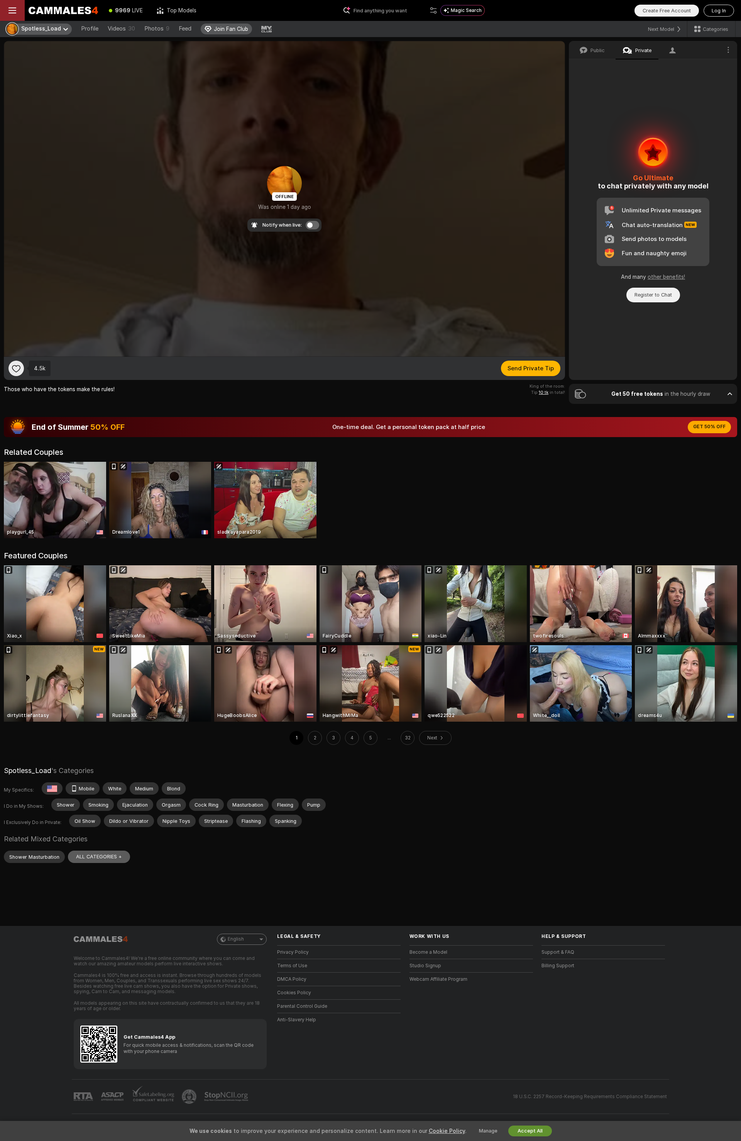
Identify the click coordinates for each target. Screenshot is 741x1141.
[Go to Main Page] (63, 10)
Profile (89, 28)
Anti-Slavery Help (296, 1019)
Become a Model (428, 952)
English (236, 939)
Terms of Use (292, 965)
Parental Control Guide (302, 1006)
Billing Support (557, 965)
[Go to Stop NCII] (227, 1096)
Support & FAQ (557, 952)
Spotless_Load (27, 770)
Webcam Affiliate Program (438, 979)
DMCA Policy (291, 979)
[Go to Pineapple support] (190, 1096)
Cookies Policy (294, 992)
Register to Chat (653, 295)
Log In (719, 11)
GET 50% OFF (709, 426)
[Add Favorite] (16, 368)
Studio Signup (425, 965)
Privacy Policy (293, 952)
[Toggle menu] (12, 10)
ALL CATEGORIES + (99, 857)
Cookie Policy (447, 1131)
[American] (52, 788)
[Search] (433, 10)
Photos (156, 28)
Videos (121, 28)
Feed (185, 28)
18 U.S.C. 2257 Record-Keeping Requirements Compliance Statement (590, 1096)
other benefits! (666, 277)
